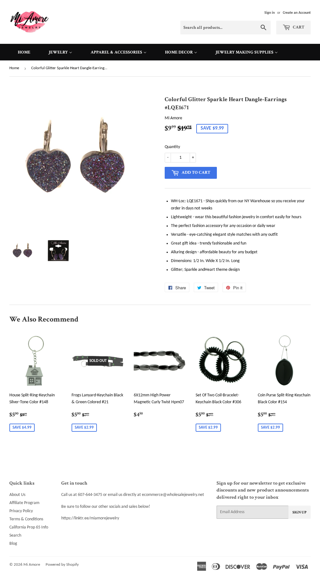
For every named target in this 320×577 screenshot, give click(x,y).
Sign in (269, 13)
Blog (13, 543)
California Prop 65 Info (28, 527)
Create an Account (297, 13)
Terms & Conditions (26, 519)
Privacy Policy (21, 511)
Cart (298, 27)
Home (14, 68)
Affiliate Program (24, 503)
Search (15, 535)
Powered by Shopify (62, 565)
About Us (17, 494)
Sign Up (299, 512)
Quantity (172, 147)
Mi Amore (31, 565)
